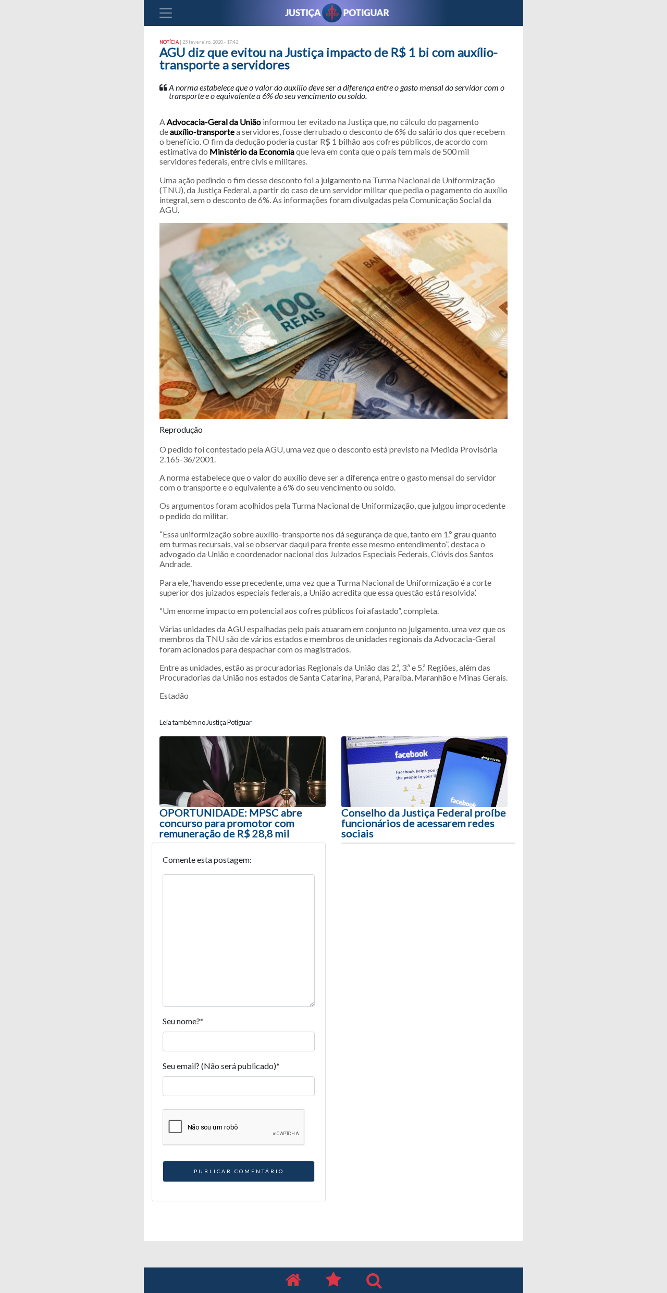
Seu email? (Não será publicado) (221, 1066)
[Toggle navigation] (166, 13)
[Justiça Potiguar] (293, 1280)
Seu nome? (183, 1021)
